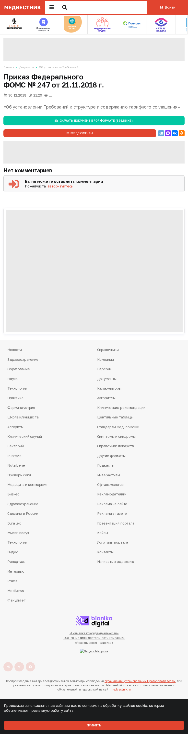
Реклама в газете (112, 513)
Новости (14, 349)
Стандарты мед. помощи (118, 427)
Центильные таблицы (115, 417)
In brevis (14, 456)
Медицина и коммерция (27, 484)
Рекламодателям (111, 494)
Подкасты (105, 465)
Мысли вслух (18, 533)
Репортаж (16, 561)
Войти (170, 7)
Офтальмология (110, 484)
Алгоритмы (106, 398)
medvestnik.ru (121, 689)
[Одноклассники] (182, 133)
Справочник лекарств (115, 446)
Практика (15, 398)
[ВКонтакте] (175, 133)
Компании (105, 359)
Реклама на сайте (112, 504)
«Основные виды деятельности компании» (94, 638)
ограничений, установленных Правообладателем (140, 681)
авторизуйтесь (60, 186)
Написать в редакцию (115, 561)
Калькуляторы (109, 388)
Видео (12, 552)
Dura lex (14, 523)
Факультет (16, 600)
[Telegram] (161, 133)
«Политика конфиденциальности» (94, 633)
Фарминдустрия (21, 407)
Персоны (104, 369)
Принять (94, 725)
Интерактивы (108, 475)
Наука (12, 379)
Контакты (105, 552)
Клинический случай (24, 436)
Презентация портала (115, 523)
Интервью (15, 571)
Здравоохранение (22, 359)
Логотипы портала (112, 542)
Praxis (12, 581)
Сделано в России (22, 513)
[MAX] (168, 133)
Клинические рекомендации (121, 407)
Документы (26, 67)
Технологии (17, 388)
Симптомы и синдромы (116, 436)
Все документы (81, 133)
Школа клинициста (23, 417)
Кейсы (102, 533)
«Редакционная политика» (94, 643)
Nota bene (16, 465)
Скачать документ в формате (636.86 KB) (96, 120)
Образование (18, 369)
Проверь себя (19, 475)
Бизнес (13, 494)
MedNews (15, 590)
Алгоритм (15, 427)
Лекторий (15, 446)
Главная (8, 67)
